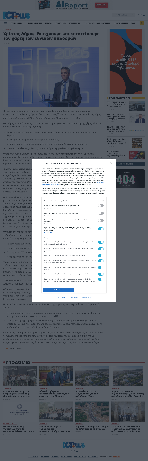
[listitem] (74, 201)
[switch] (101, 205)
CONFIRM (58, 290)
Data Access (74, 297)
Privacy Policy (86, 297)
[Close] (111, 164)
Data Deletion (61, 297)
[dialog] (74, 230)
